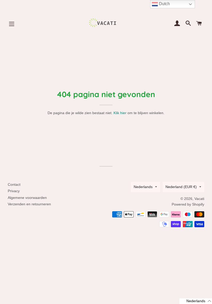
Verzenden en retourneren (29, 204)
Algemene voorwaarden (27, 198)
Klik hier (119, 113)
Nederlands (143, 187)
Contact (14, 184)
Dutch (164, 4)
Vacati (199, 199)
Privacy (14, 191)
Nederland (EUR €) (181, 187)
